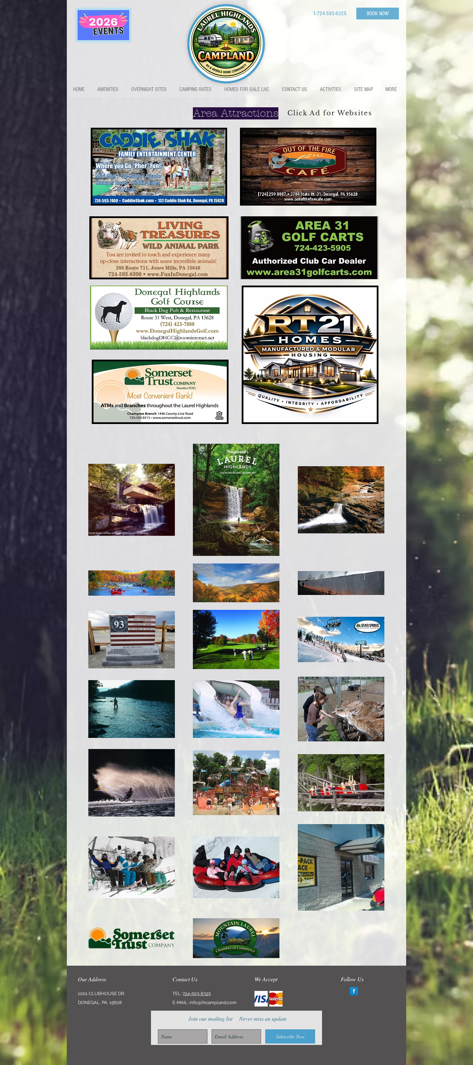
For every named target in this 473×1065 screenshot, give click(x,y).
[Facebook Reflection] (354, 991)
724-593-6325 (196, 993)
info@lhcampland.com (213, 1002)
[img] (261, 999)
